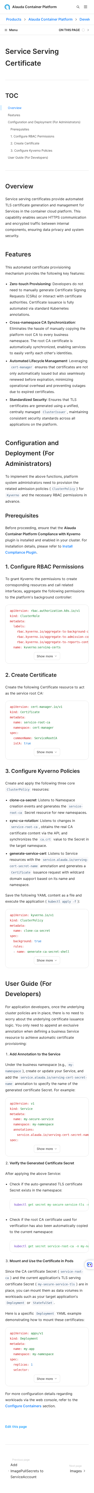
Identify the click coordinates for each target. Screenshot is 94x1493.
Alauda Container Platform (50, 19)
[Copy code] (82, 611)
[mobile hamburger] (86, 7)
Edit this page (16, 1427)
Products (13, 19)
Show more (45, 656)
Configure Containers (23, 1406)
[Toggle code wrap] (75, 611)
